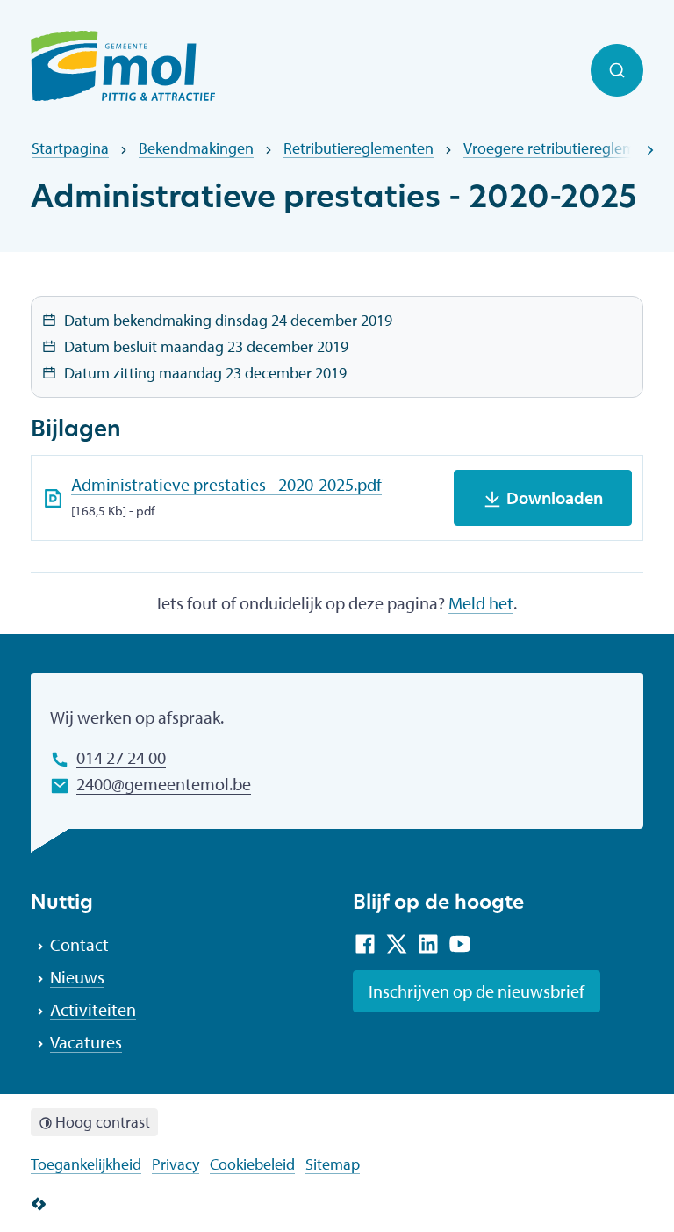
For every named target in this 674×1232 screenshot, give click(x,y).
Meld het (480, 603)
